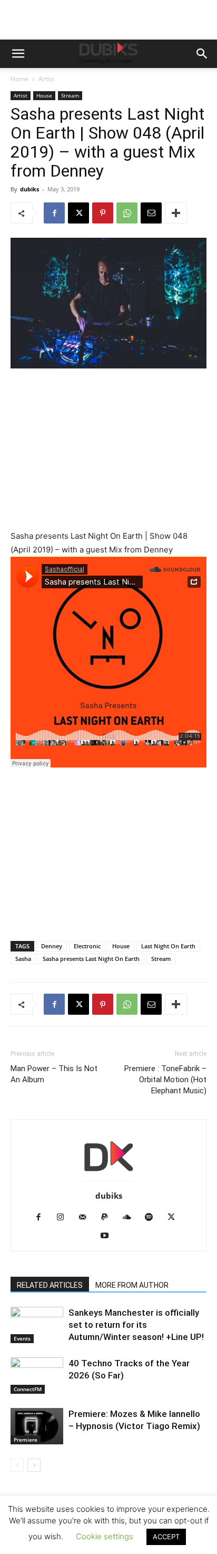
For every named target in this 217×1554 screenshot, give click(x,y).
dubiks (29, 189)
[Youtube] (108, 1236)
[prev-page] (17, 1465)
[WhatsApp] (126, 213)
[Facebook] (54, 213)
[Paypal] (108, 1217)
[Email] (151, 213)
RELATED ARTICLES (50, 1285)
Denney (51, 946)
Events (22, 1338)
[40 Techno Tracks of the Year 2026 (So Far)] (37, 1375)
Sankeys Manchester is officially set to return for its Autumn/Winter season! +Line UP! (136, 1324)
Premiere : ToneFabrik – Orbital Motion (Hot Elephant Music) (165, 1079)
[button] (18, 54)
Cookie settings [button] (104, 1536)
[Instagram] (64, 1217)
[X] (78, 213)
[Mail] (86, 1217)
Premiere (25, 1439)
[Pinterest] (102, 213)
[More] (176, 213)
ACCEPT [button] (166, 1536)
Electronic (87, 946)
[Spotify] (153, 1217)
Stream (70, 95)
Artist (46, 78)
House (44, 95)
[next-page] (34, 1465)
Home (19, 78)
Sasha (23, 959)
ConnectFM (28, 1389)
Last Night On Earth (168, 946)
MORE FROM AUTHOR (132, 1285)
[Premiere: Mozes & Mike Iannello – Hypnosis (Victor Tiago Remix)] (37, 1426)
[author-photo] (108, 1181)
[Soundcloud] (131, 1217)
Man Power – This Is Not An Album (54, 1074)
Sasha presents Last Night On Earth (91, 959)
